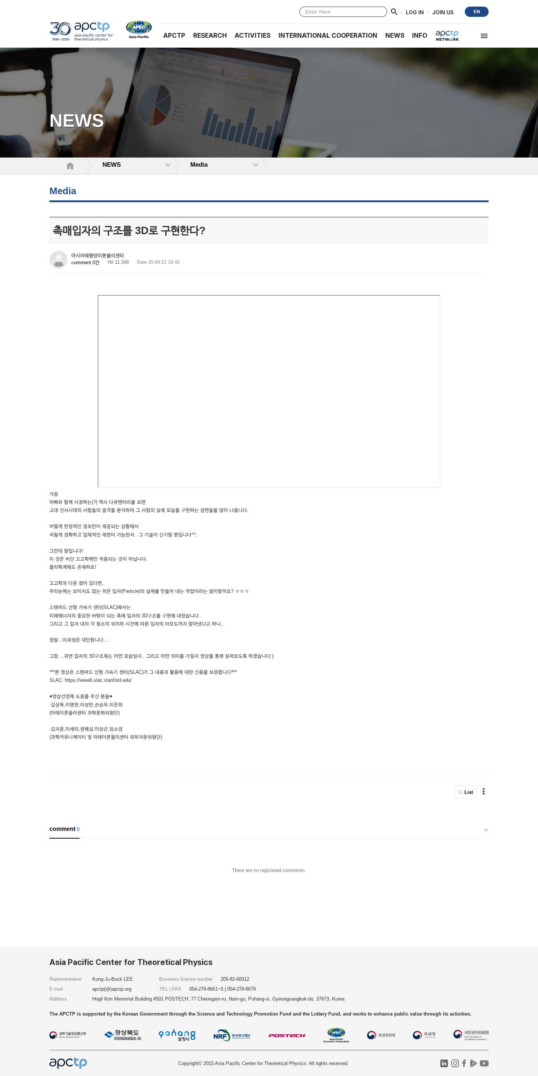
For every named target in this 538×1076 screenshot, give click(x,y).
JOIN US (443, 12)
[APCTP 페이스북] (464, 1063)
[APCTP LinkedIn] (444, 1063)
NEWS (394, 35)
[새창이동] (136, 29)
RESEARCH (210, 35)
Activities (252, 35)
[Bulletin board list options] (484, 791)
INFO (419, 35)
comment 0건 (85, 262)
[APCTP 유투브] (484, 1063)
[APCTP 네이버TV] (473, 1063)
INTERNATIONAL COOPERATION (328, 35)
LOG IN (415, 12)
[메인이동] (81, 34)
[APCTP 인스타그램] (455, 1063)
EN (477, 11)
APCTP (174, 35)
